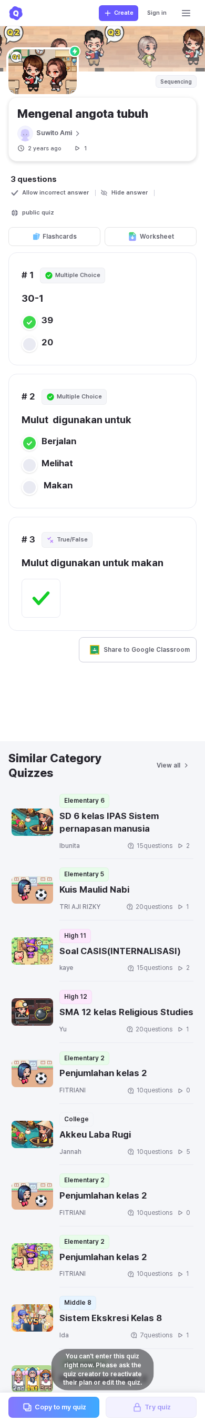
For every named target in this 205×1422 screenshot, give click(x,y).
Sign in (157, 12)
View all (168, 765)
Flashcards (60, 236)
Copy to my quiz (60, 1407)
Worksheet (157, 236)
